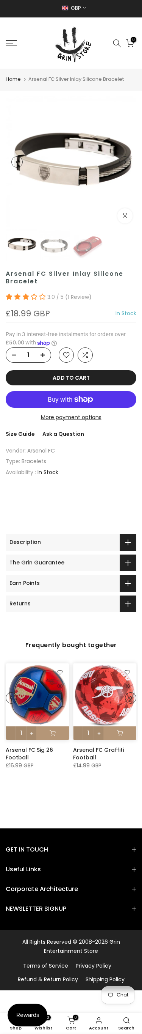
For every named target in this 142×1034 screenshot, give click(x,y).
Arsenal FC (41, 450)
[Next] (125, 162)
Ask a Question (63, 434)
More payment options (71, 417)
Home (13, 79)
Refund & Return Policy (48, 979)
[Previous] (17, 162)
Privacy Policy (93, 966)
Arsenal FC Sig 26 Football (29, 753)
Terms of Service (45, 966)
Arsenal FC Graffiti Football (98, 753)
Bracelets (34, 461)
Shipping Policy (105, 979)
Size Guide (20, 434)
